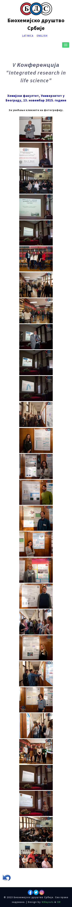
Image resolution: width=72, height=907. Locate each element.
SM (58, 901)
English (42, 35)
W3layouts (48, 901)
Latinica (27, 35)
